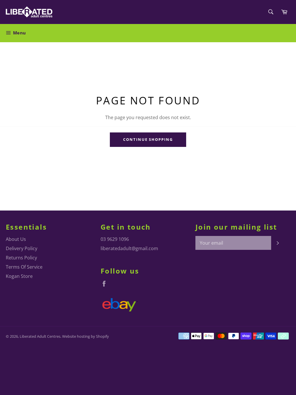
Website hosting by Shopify (85, 336)
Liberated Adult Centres (40, 336)
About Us (16, 239)
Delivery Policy (21, 248)
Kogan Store (19, 276)
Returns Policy (21, 257)
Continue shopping (148, 139)
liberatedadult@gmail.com (129, 248)
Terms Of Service (24, 267)
